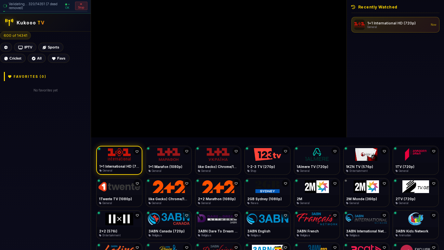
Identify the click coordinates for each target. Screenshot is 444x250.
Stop (81, 7)
